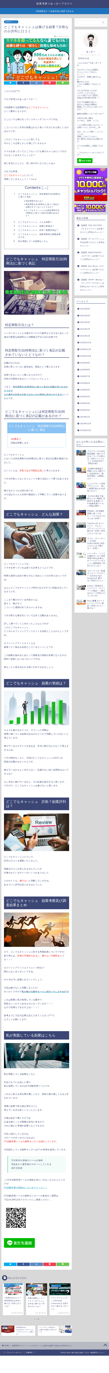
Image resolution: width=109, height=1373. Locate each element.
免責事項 (29, 1352)
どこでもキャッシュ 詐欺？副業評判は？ (38, 230)
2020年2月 (85, 410)
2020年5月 (85, 390)
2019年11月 (85, 430)
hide (45, 188)
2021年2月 (85, 329)
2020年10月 (85, 356)
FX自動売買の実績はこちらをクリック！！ (25, 1187)
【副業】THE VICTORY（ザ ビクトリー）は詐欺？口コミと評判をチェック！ (92, 228)
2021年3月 (85, 322)
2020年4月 (85, 397)
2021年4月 (85, 316)
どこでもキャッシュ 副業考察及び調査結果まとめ (39, 235)
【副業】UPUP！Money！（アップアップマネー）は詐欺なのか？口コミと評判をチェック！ (92, 285)
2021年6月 (85, 309)
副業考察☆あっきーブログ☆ (54, 3)
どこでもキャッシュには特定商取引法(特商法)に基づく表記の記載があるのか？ (43, 213)
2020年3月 (85, 403)
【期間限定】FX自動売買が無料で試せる (54, 11)
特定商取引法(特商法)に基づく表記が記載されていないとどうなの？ (42, 205)
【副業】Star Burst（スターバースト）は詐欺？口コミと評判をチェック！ (92, 269)
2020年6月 (85, 383)
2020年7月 (85, 376)
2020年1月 (85, 417)
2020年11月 (85, 349)
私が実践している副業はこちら (33, 241)
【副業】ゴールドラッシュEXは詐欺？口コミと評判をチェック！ (92, 242)
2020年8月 (85, 370)
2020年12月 (85, 343)
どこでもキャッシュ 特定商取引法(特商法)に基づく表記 (39, 195)
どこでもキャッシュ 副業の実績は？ (36, 226)
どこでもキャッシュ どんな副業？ (35, 222)
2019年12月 (85, 424)
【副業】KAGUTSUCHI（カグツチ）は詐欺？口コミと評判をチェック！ (92, 256)
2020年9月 (85, 363)
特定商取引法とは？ (35, 201)
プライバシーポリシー (14, 1352)
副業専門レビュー (11, 22)
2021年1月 (85, 336)
